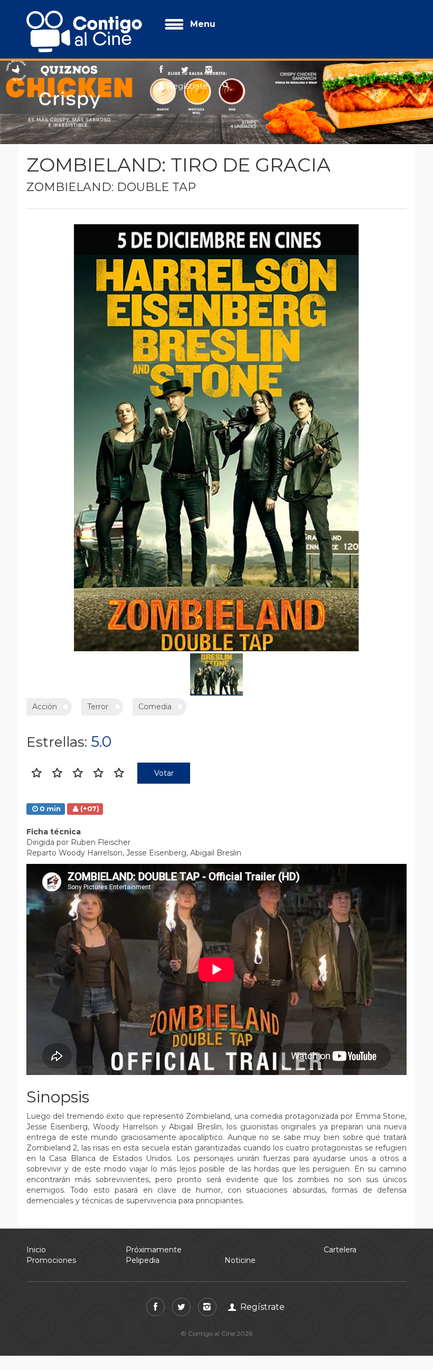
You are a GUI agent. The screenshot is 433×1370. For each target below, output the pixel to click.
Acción (44, 706)
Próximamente (154, 1249)
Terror (97, 706)
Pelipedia (142, 1260)
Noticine (240, 1260)
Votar (164, 773)
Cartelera (340, 1249)
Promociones (51, 1260)
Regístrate (187, 86)
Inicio (36, 1249)
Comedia (155, 706)
